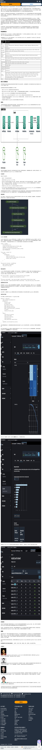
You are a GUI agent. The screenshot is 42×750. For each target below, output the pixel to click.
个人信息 (2, 732)
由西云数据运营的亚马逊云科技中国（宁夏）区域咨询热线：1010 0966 (13, 695)
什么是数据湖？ (3, 724)
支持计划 (30, 711)
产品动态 (2, 711)
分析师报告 (2, 714)
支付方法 (2, 733)
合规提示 (12, 747)
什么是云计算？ (3, 718)
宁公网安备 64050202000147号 (28, 747)
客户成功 (2, 717)
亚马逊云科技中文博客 (4, 715)
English (6, 744)
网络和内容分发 (17, 714)
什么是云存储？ (3, 721)
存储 (15, 711)
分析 (15, 718)
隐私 (5, 747)
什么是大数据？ (3, 720)
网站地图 (16, 747)
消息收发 (16, 721)
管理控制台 (2, 729)
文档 (29, 715)
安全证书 (2, 735)
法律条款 (8, 747)
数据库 (16, 712)
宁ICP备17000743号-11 (27, 748)
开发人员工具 (31, 708)
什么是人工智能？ (4, 723)
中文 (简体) (10, 744)
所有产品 (16, 708)
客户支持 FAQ (31, 712)
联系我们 (2, 738)
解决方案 (16, 724)
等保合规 (30, 720)
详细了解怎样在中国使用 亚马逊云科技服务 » (21, 739)
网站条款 (2, 747)
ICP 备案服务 (31, 718)
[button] (37, 1)
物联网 (16, 723)
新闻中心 (2, 712)
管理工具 (16, 715)
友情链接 (2, 748)
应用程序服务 (17, 720)
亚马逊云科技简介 (4, 708)
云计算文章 (30, 717)
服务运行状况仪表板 (32, 714)
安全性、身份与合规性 (18, 717)
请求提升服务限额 (4, 736)
